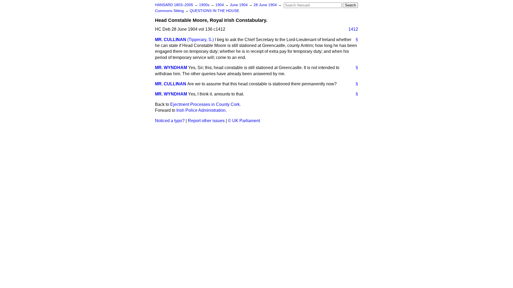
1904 (220, 5)
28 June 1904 (266, 5)
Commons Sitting (170, 11)
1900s (205, 5)
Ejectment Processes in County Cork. (205, 104)
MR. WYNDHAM (171, 67)
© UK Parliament (244, 120)
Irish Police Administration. (201, 110)
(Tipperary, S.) (200, 39)
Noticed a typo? (170, 120)
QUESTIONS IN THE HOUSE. (215, 11)
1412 (353, 29)
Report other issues (206, 120)
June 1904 (239, 5)
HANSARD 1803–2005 (174, 5)
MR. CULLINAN (170, 39)
